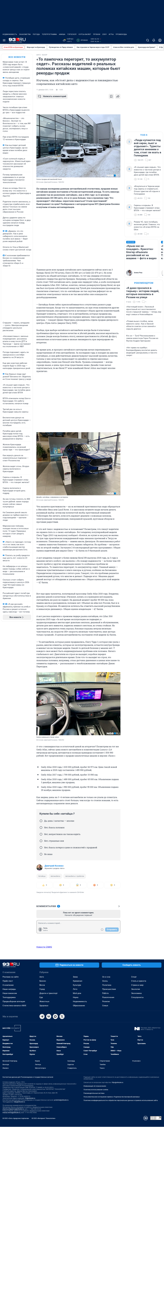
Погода (36, 34)
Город (42, 989)
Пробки (96, 34)
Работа (105, 993)
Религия (106, 1001)
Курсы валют (85, 34)
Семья (105, 1005)
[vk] (48, 1016)
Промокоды (121, 34)
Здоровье (43, 1005)
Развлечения (108, 997)
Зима (75, 977)
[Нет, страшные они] (41, 840)
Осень (105, 981)
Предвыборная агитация (14, 1001)
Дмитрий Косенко (54, 865)
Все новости (16, 57)
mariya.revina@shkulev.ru (11, 1112)
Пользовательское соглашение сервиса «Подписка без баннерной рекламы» (112, 1097)
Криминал (77, 981)
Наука (75, 997)
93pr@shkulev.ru (117, 1082)
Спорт (134, 977)
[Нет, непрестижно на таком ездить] (41, 834)
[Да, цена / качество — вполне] (41, 820)
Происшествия (109, 989)
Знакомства (25, 34)
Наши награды (9, 989)
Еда (41, 997)
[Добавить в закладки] (111, 96)
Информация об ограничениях (95, 1086)
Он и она (106, 977)
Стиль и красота (138, 981)
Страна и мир (137, 985)
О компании (8, 985)
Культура (77, 985)
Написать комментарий (54, 96)
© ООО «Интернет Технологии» (43, 1118)
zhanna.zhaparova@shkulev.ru (13, 1109)
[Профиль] (160, 40)
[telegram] (42, 1016)
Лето (75, 989)
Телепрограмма (49, 34)
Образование (79, 1005)
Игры (111, 34)
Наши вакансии (10, 993)
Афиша (62, 34)
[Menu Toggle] (4, 40)
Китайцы (41, 876)
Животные (44, 1001)
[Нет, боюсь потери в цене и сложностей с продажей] (41, 847)
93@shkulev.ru (30, 1098)
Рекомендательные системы (94, 1093)
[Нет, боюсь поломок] (41, 827)
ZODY (104, 34)
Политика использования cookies (96, 1090)
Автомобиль (55, 876)
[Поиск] (148, 40)
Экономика (136, 993)
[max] (55, 1016)
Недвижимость (10, 34)
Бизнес (42, 981)
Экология (135, 989)
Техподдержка (9, 997)
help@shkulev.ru (19, 1102)
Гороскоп (72, 34)
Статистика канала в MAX (14, 1005)
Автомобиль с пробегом (74, 876)
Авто (41, 977)
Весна (42, 985)
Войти (45, 930)
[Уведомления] (154, 40)
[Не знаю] (41, 854)
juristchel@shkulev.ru (61, 1100)
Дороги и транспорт (48, 993)
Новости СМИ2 (44, 947)
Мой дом (77, 993)
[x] (62, 1016)
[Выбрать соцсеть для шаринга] (117, 96)
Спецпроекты (137, 997)
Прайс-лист (8, 981)
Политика (106, 985)
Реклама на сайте (11, 977)
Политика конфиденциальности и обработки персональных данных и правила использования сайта (121, 1100)
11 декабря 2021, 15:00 (44, 90)
